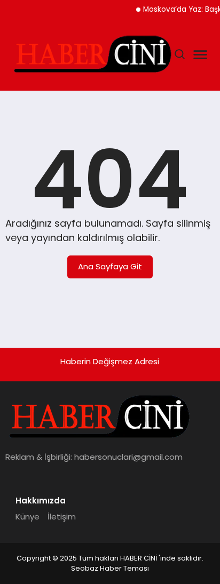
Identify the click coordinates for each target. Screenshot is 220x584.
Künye (27, 516)
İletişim (62, 516)
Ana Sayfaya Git (110, 266)
